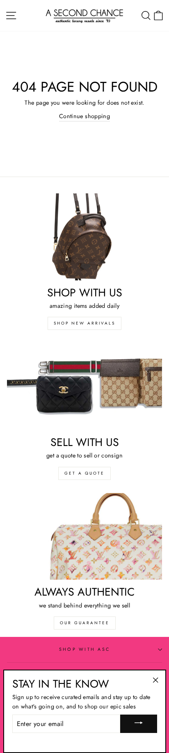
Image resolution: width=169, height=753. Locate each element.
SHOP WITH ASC (84, 649)
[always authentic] (84, 536)
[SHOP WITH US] (84, 236)
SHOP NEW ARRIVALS (84, 323)
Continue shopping (84, 116)
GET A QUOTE (84, 473)
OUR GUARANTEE (85, 623)
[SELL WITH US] (84, 386)
